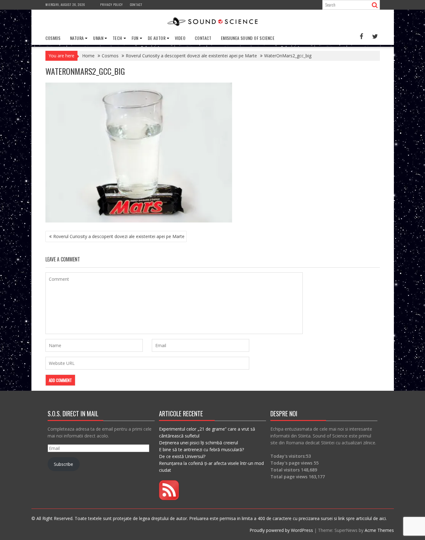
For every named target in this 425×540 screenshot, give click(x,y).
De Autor (157, 38)
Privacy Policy (111, 4)
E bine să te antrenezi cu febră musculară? (201, 449)
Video (180, 38)
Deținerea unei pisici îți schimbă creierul (198, 443)
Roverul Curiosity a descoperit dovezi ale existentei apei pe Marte (118, 236)
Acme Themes (379, 530)
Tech (117, 38)
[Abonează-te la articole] (169, 498)
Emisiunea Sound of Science (247, 38)
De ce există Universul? (182, 456)
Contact (136, 4)
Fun (135, 38)
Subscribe (63, 464)
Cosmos (53, 38)
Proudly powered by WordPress (281, 530)
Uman (98, 38)
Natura (77, 38)
